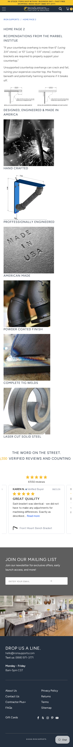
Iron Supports (39, 739)
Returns (46, 696)
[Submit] (57, 581)
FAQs (8, 707)
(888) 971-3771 (24, 657)
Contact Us (12, 696)
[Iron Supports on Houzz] (43, 718)
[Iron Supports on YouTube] (57, 718)
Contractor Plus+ (15, 702)
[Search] (60, 8)
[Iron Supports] (36, 8)
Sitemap (46, 707)
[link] (36, 528)
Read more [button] (33, 516)
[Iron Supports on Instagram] (48, 718)
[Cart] (69, 8)
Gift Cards (11, 717)
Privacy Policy (49, 690)
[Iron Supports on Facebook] (38, 718)
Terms (45, 702)
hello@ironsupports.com (19, 653)
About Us (11, 690)
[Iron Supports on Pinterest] (52, 718)
